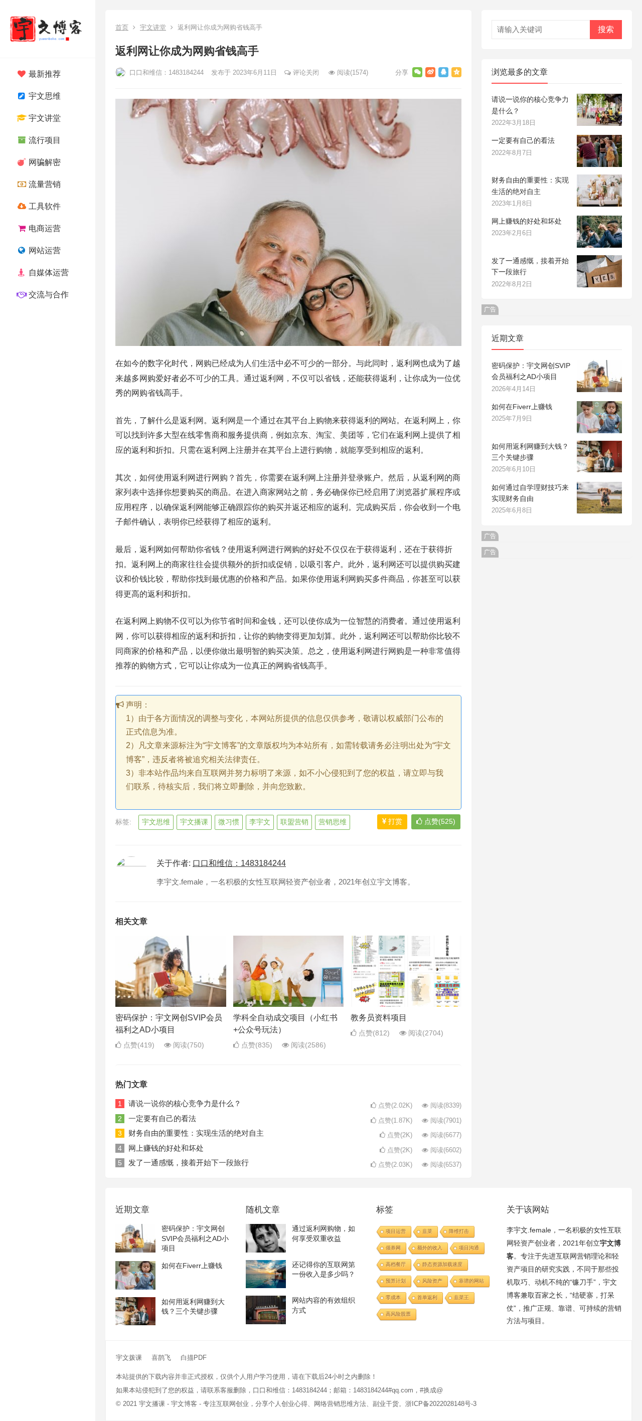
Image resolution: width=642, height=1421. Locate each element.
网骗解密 (44, 162)
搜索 (606, 29)
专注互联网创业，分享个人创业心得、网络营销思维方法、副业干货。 (304, 1403)
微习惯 (228, 822)
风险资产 (432, 1281)
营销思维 (332, 822)
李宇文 (259, 822)
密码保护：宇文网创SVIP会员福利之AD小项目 (195, 1238)
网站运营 (44, 250)
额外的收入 (429, 1248)
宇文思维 (44, 96)
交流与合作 (48, 294)
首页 (121, 27)
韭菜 (427, 1231)
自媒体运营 (48, 272)
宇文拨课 (129, 1357)
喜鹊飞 (161, 1357)
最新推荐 (44, 74)
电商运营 (44, 228)
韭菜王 (461, 1297)
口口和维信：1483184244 (165, 72)
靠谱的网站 (471, 1281)
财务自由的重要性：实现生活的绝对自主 (196, 1133)
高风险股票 (398, 1314)
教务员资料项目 (379, 1017)
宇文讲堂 (44, 118)
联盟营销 (294, 822)
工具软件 (44, 206)
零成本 (393, 1297)
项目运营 (396, 1231)
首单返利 (427, 1297)
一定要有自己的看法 (162, 1118)
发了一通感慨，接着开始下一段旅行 (188, 1162)
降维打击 (459, 1231)
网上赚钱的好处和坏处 (166, 1148)
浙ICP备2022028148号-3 (440, 1403)
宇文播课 (194, 822)
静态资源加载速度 (442, 1264)
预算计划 (396, 1281)
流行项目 (44, 140)
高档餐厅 (396, 1264)
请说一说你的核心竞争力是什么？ (184, 1103)
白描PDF (194, 1357)
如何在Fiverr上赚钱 (522, 407)
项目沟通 (469, 1248)
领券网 (393, 1248)
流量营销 (44, 184)
